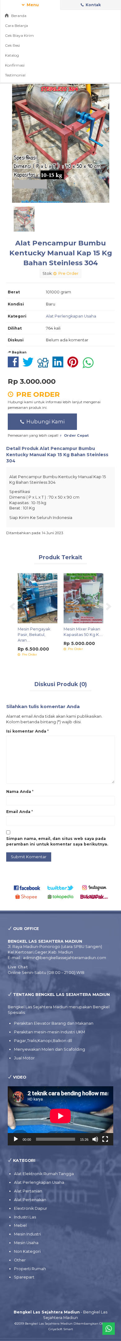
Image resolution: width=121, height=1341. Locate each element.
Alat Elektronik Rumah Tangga (44, 1173)
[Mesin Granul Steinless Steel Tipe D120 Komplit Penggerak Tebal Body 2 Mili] (80, 598)
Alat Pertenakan (30, 1199)
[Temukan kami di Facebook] (27, 887)
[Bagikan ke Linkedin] (59, 365)
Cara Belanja (16, 25)
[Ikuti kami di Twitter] (60, 887)
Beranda (18, 15)
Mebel (20, 1225)
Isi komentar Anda (26, 731)
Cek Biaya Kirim (19, 35)
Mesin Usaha (26, 1242)
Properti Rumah (30, 1268)
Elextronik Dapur (30, 1208)
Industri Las (25, 1217)
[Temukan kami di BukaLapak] (94, 896)
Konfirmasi (15, 65)
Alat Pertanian (28, 1191)
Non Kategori (27, 1251)
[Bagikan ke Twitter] (30, 365)
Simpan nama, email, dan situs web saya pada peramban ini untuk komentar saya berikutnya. (57, 841)
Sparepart (24, 1277)
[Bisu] (95, 1139)
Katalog (12, 55)
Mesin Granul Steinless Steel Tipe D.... (79, 634)
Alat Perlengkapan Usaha (71, 316)
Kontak (93, 4)
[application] (60, 1115)
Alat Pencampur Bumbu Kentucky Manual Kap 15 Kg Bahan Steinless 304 (60, 253)
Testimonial (15, 75)
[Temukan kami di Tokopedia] (60, 896)
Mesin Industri (27, 1234)
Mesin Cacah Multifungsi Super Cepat (32, 635)
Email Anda (18, 811)
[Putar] (16, 1139)
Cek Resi (12, 45)
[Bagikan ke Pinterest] (74, 365)
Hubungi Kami (45, 421)
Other (20, 1260)
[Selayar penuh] (105, 1139)
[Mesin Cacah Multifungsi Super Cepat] (34, 598)
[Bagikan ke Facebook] (15, 365)
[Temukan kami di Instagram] (94, 887)
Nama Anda (18, 791)
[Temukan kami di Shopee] (27, 896)
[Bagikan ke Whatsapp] (89, 365)
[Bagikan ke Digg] (45, 365)
